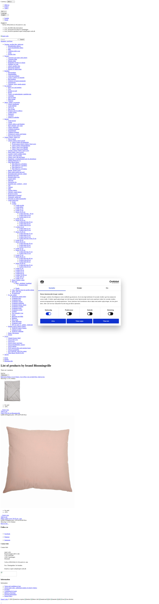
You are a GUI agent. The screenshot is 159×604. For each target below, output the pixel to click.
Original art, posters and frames (17, 134)
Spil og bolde (12, 97)
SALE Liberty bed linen (15, 343)
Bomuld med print (13, 175)
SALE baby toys (13, 339)
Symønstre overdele (17, 306)
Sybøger (14, 311)
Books (10, 92)
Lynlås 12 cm (19, 208)
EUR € (6, 6)
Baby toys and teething (14, 87)
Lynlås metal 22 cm (24, 217)
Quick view (5, 410)
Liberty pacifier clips (14, 66)
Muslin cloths (12, 61)
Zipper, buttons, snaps (18, 280)
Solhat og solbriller (13, 117)
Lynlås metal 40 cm (24, 262)
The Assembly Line (17, 313)
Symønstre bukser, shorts (19, 305)
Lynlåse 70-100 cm (21, 275)
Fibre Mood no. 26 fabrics (19, 169)
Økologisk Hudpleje (14, 67)
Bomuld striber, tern (14, 177)
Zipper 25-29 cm (20, 232)
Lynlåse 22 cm (19, 227)
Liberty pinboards (13, 127)
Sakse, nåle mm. (16, 291)
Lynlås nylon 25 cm (25, 237)
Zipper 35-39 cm (20, 250)
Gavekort (11, 116)
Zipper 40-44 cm (20, 257)
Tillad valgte (79, 321)
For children (8, 86)
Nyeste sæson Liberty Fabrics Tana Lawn (24, 144)
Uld (9, 185)
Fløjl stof (10, 180)
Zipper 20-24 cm (20, 220)
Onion (13, 315)
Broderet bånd (23, 285)
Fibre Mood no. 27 (17, 167)
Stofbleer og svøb (13, 64)
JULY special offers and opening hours (19, 348)
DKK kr (6, 5)
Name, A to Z (11, 377)
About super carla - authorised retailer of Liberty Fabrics (20, 588)
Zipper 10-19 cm (20, 212)
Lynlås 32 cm (19, 248)
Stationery (11, 114)
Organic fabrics (12, 190)
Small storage (12, 120)
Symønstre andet (16, 323)
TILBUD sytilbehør (17, 331)
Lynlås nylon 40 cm (25, 260)
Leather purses (12, 112)
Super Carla (4, 599)
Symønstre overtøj (17, 310)
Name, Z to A (19, 377)
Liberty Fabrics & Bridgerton (20, 142)
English (6, 18)
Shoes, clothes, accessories (12, 102)
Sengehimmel (12, 130)
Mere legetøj (11, 99)
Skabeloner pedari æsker (19, 296)
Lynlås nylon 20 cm (25, 225)
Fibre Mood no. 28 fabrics (19, 165)
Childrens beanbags (14, 129)
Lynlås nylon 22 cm (25, 230)
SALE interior (12, 346)
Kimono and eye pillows (15, 111)
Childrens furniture (13, 132)
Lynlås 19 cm (19, 218)
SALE (6, 336)
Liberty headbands (13, 104)
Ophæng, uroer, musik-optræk (17, 84)
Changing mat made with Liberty (17, 57)
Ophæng (10, 101)
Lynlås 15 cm (19, 210)
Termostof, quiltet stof (14, 197)
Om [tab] (107, 288)
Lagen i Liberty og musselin (16, 77)
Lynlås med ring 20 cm (25, 222)
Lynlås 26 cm (19, 240)
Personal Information (10, 594)
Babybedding (12, 72)
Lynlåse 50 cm (19, 270)
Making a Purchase (10, 593)
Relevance (4, 375)
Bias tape (14, 281)
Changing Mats (12, 59)
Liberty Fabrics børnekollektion (21, 145)
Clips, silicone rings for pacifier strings (23, 290)
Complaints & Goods (10, 591)
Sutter (10, 52)
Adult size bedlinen (13, 76)
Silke (9, 189)
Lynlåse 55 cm (19, 271)
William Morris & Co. (14, 160)
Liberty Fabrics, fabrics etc (12, 137)
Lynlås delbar (19, 207)
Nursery (6, 56)
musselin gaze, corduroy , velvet (17, 184)
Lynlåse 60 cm (19, 273)
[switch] (69, 313)
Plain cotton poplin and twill (16, 172)
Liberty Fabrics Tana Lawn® (16, 140)
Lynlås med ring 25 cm (25, 233)
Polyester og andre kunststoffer (17, 198)
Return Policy (8, 596)
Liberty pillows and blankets (16, 124)
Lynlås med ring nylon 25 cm (27, 238)
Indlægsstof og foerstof (14, 195)
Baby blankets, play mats (15, 125)
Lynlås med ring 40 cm (25, 258)
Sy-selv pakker (12, 295)
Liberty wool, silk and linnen (16, 157)
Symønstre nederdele (18, 303)
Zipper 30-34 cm (20, 242)
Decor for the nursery (14, 135)
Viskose (10, 187)
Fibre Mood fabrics (13, 162)
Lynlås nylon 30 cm (25, 247)
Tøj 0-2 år (11, 107)
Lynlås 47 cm (19, 268)
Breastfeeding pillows (14, 46)
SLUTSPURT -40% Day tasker (17, 351)
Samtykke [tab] (52, 288)
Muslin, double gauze (14, 170)
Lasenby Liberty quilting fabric (17, 154)
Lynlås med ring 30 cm (25, 243)
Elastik (17, 288)
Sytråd (14, 202)
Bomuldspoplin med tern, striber (17, 174)
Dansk (6, 20)
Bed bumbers (12, 79)
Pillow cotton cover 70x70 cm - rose (11, 518)
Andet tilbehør (12, 106)
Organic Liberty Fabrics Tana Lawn (18, 150)
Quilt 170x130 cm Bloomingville (10, 413)
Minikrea (14, 318)
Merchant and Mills (17, 316)
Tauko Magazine (17, 321)
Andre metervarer (13, 200)
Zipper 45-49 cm (20, 263)
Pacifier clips (12, 54)
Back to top (5, 523)
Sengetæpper (12, 82)
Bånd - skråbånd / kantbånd (23, 283)
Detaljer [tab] (79, 288)
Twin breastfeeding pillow (15, 47)
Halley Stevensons (13, 333)
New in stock (12, 139)
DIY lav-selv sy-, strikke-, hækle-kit (22, 325)
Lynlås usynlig (19, 205)
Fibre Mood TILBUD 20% (16, 353)
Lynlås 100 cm (19, 276)
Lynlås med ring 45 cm (25, 265)
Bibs (9, 49)
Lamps (10, 122)
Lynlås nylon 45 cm (25, 266)
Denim (10, 335)
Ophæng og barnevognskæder (17, 81)
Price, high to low (39, 377)
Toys (9, 89)
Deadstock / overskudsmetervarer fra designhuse (22, 159)
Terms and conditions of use (12, 586)
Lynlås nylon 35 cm (25, 253)
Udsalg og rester (16, 330)
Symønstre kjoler (17, 308)
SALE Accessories (13, 349)
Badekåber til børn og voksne (16, 62)
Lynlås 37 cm (19, 255)
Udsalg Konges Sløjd (14, 338)
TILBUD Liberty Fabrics (19, 328)
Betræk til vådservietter (15, 69)
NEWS (6, 354)
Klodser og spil (12, 91)
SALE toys (11, 341)
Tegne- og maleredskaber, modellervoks (19, 94)
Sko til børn (11, 109)
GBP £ (6, 8)
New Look (15, 320)
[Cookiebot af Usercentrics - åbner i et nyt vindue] (111, 282)
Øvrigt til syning (13, 193)
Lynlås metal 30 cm (24, 245)
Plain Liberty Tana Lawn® (16, 152)
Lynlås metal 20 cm (24, 223)
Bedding (6, 71)
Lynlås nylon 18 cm (25, 215)
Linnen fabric (12, 179)
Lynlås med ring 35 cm (25, 252)
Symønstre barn (16, 300)
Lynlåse (14, 203)
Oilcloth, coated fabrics (15, 192)
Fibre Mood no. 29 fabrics (19, 164)
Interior (6, 119)
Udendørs (11, 96)
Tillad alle (106, 321)
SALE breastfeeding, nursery (16, 344)
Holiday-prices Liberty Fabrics (17, 326)
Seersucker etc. (12, 182)
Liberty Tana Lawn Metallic (20, 147)
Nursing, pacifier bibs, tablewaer (13, 44)
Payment (6, 589)
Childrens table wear (14, 51)
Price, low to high (29, 377)
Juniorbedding (12, 74)
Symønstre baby (16, 298)
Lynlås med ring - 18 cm (26, 213)
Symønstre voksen (17, 301)
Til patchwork (16, 293)
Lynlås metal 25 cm (24, 235)
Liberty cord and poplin (15, 155)
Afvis (53, 321)
